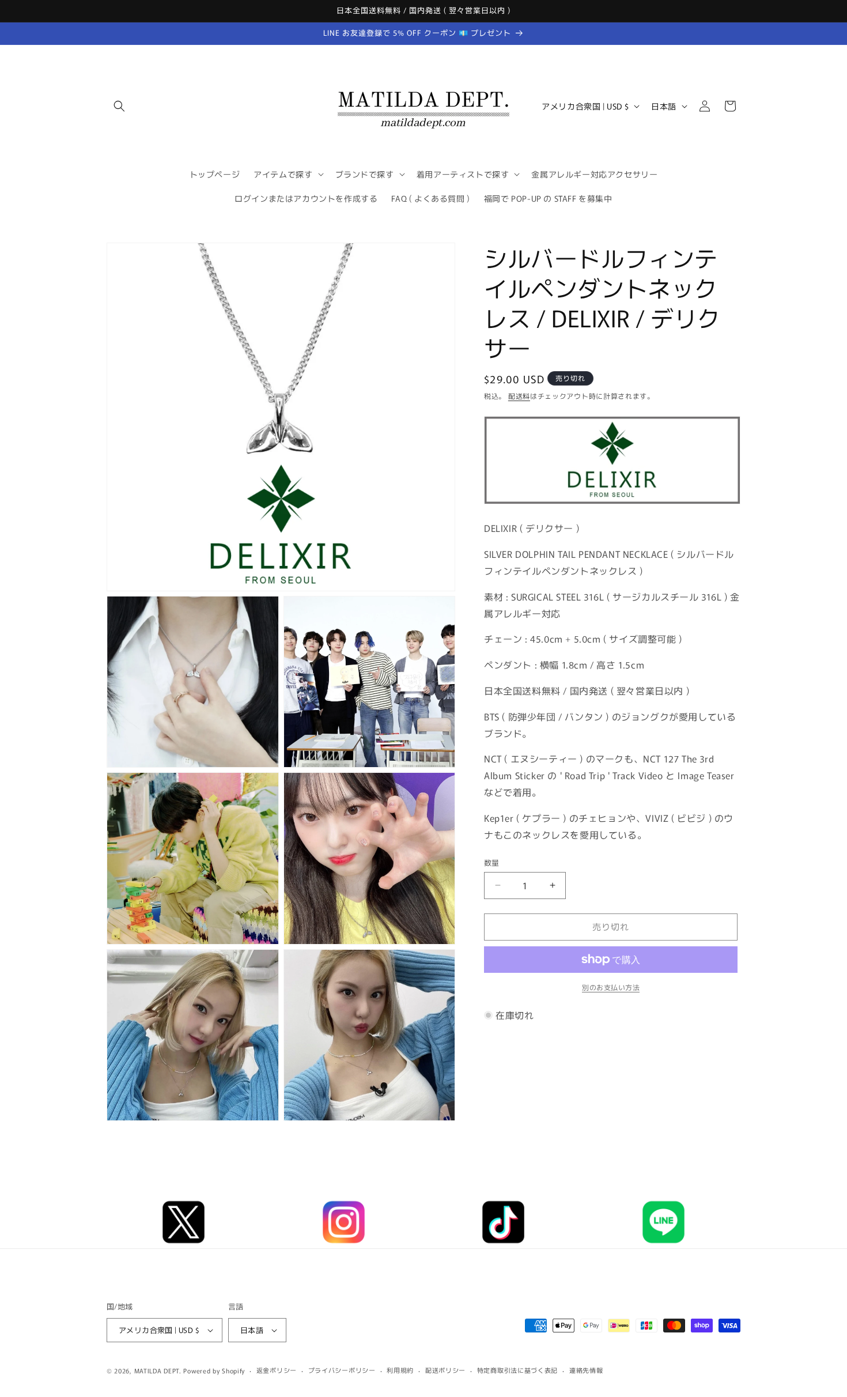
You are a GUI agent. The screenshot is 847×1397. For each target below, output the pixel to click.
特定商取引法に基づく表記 (517, 1370)
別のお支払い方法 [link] (611, 987)
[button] (119, 106)
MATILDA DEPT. (157, 1370)
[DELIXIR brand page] (612, 502)
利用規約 (400, 1370)
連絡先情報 (586, 1370)
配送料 (519, 396)
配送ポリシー (445, 1370)
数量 (492, 862)
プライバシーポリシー (342, 1370)
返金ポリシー (276, 1370)
